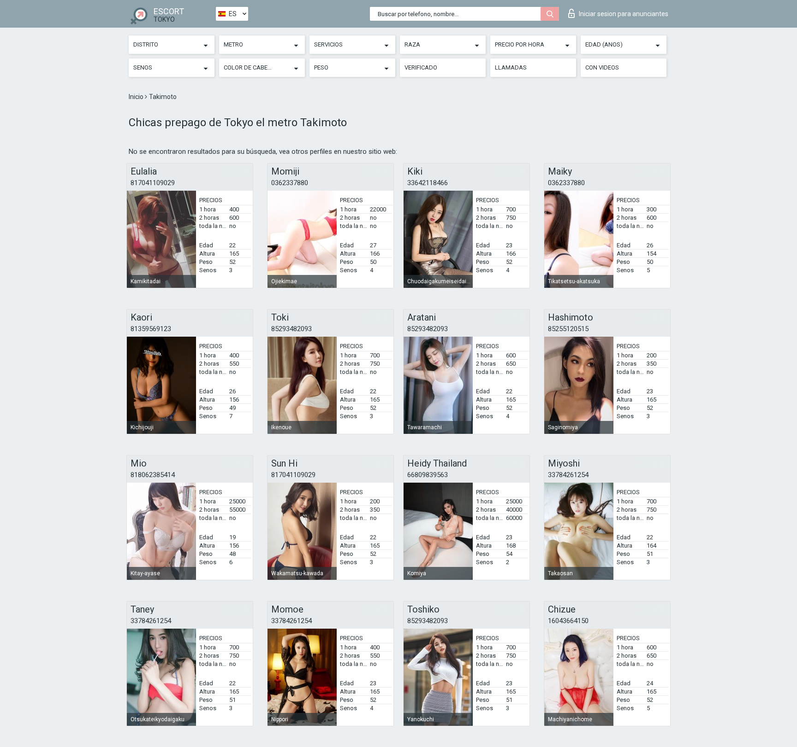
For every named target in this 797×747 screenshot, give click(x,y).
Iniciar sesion (623, 14)
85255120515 (568, 329)
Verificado (420, 67)
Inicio (137, 96)
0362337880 (289, 183)
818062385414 (153, 475)
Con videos (602, 67)
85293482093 (291, 329)
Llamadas (511, 67)
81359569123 (151, 329)
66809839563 (427, 475)
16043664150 (568, 621)
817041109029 (153, 183)
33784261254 (568, 475)
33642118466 (427, 183)
